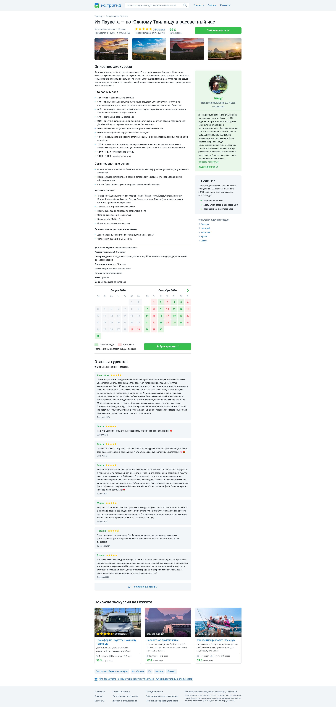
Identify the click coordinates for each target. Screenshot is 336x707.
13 (118, 315)
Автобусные (138, 671)
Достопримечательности (125, 696)
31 (98, 336)
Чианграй (205, 228)
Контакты (225, 5)
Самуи (204, 240)
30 (138, 329)
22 (131, 322)
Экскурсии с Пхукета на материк (112, 671)
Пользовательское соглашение (162, 696)
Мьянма (159, 671)
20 (118, 322)
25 (104, 329)
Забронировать (216, 30)
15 (131, 315)
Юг (149, 671)
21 (125, 322)
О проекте (199, 5)
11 (104, 315)
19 (111, 322)
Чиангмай (205, 232)
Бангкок (205, 224)
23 (138, 322)
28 (125, 329)
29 (131, 329)
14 (125, 315)
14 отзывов (159, 29)
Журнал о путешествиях (124, 701)
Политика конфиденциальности (162, 701)
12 (111, 315)
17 (98, 322)
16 (138, 315)
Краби (204, 236)
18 (104, 322)
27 (118, 329)
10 (98, 315)
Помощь (212, 5)
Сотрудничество (154, 691)
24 (98, 329)
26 (111, 329)
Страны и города (121, 691)
